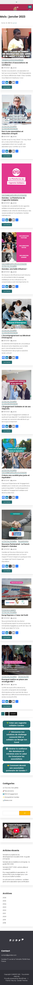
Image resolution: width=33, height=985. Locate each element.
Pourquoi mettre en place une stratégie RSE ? (15, 680)
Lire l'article (7, 87)
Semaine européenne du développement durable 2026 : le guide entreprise (16, 857)
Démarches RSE (23, 676)
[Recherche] (24, 813)
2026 (4, 897)
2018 (4, 923)
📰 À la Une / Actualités (9, 126)
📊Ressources (7, 800)
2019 (4, 920)
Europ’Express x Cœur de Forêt (15, 615)
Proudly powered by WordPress (15, 978)
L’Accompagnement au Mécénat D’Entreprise (16, 336)
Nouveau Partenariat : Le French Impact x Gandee (15, 545)
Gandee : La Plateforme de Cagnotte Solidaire (13, 199)
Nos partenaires (23, 541)
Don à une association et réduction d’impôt (12, 132)
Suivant (13, 714)
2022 (4, 910)
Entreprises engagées (9, 610)
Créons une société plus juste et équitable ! (16, 476)
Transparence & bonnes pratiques (12, 60)
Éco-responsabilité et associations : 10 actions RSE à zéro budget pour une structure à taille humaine (15, 874)
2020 (4, 916)
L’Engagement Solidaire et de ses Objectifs (16, 407)
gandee (14, 68)
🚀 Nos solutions (8, 791)
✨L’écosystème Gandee (11, 797)
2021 (4, 913)
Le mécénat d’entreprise (10, 128)
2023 (4, 907)
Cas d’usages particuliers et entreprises (14, 195)
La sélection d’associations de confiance (15, 63)
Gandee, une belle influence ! (14, 269)
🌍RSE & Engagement (10, 794)
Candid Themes (22, 980)
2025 (4, 901)
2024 (4, 904)
